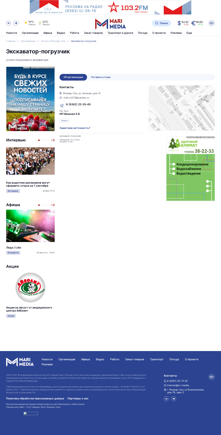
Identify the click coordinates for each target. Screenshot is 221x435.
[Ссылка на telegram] (15, 23)
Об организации (73, 77)
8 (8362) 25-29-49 (78, 104)
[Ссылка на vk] (8, 23)
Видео (61, 33)
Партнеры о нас (77, 398)
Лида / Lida (13, 247)
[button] (53, 140)
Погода (174, 359)
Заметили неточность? (75, 128)
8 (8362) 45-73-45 (177, 381)
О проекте (192, 359)
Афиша (13, 204)
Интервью (16, 140)
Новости (11, 33)
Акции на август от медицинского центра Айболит (29, 309)
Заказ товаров (134, 359)
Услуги (64, 120)
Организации (67, 359)
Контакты (170, 375)
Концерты (13, 252)
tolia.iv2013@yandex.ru (76, 97)
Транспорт (157, 359)
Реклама (47, 364)
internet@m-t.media (178, 385)
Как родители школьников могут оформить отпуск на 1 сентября (28, 184)
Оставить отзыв (100, 77)
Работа (74, 33)
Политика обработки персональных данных (35, 398)
